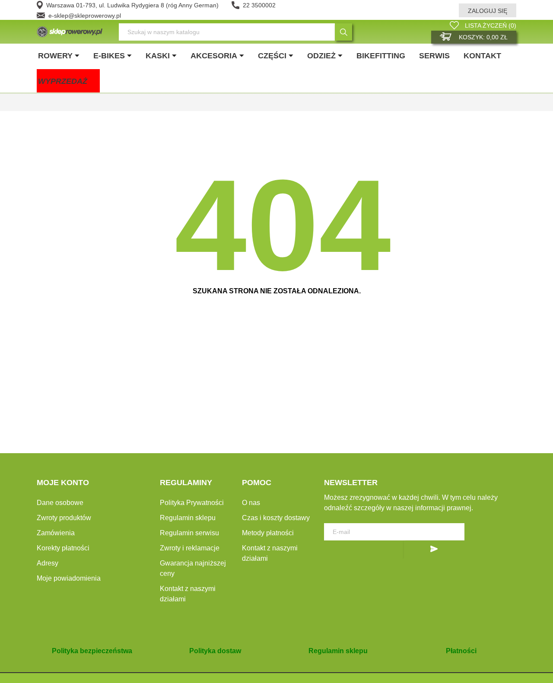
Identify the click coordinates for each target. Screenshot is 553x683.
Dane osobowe (60, 502)
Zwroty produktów (64, 517)
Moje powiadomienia (69, 578)
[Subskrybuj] (434, 549)
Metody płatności (268, 533)
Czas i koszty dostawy (276, 517)
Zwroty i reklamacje (189, 548)
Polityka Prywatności (192, 502)
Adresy (47, 563)
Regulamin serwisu (189, 533)
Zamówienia (56, 533)
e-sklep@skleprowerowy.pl (84, 15)
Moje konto (63, 482)
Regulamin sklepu (188, 517)
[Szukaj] (343, 32)
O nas (251, 502)
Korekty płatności (63, 548)
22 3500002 (259, 5)
